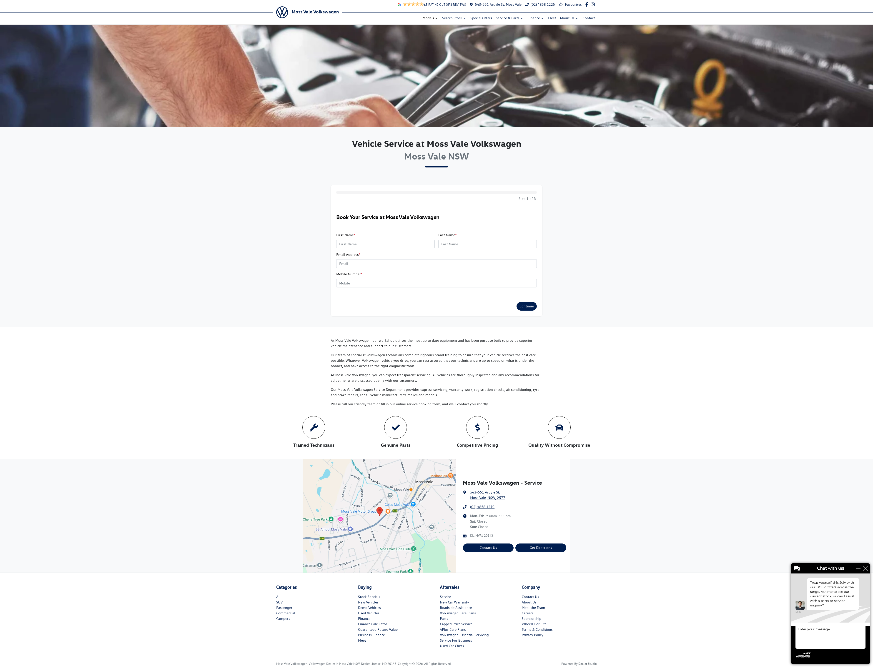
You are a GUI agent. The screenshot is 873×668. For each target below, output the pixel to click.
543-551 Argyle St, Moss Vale (498, 4)
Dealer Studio (587, 664)
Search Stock (452, 18)
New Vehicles (368, 602)
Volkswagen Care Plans (458, 613)
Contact (589, 18)
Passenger (284, 608)
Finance (534, 18)
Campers (283, 618)
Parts (444, 618)
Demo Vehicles (369, 608)
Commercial (285, 613)
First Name (345, 235)
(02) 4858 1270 (482, 507)
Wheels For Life (534, 624)
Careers (528, 613)
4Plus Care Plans (453, 629)
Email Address (348, 254)
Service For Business (456, 640)
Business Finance (371, 635)
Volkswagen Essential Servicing (464, 635)
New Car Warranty (454, 602)
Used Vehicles (368, 613)
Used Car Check (452, 646)
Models (428, 18)
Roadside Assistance (456, 608)
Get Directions (541, 548)
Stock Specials (369, 597)
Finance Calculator (372, 624)
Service (445, 597)
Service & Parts (507, 18)
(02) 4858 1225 (543, 4)
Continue (526, 306)
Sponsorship (531, 618)
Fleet (552, 18)
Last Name (447, 235)
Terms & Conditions (537, 629)
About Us (567, 18)
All (278, 597)
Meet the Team (533, 608)
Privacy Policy (532, 635)
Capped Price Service (456, 624)
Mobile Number (349, 274)
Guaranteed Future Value (378, 629)
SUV (279, 602)
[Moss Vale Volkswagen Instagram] (594, 4)
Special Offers (481, 18)
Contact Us (488, 548)
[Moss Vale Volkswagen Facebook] (588, 4)
